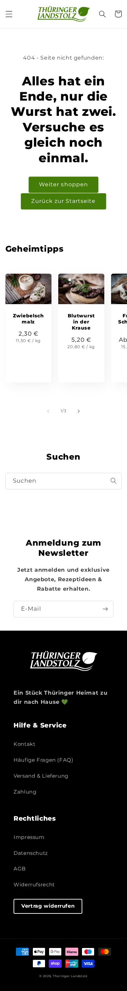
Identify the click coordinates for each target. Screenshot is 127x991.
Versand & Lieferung (41, 776)
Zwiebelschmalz (28, 319)
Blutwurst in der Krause (81, 322)
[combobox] (64, 481)
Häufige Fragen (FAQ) (43, 760)
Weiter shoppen (63, 184)
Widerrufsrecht (34, 885)
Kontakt (24, 744)
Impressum (29, 837)
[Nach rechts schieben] (78, 411)
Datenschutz (31, 853)
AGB (20, 869)
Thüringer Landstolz (70, 976)
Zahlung (25, 792)
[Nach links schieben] (48, 411)
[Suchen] (113, 481)
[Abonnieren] (105, 609)
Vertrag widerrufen (48, 906)
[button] (9, 14)
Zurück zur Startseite (63, 201)
